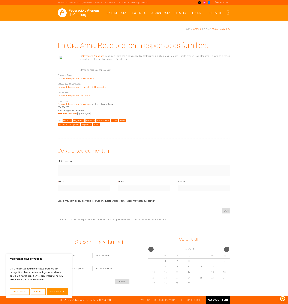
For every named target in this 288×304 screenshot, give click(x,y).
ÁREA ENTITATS (221, 3)
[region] (39, 276)
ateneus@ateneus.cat (139, 3)
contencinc (90, 121)
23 (177, 278)
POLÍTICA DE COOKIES (191, 300)
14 (153, 272)
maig (189, 249)
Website (181, 182)
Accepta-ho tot (57, 291)
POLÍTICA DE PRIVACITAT (165, 300)
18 (201, 272)
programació (87, 125)
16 (177, 272)
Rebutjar (38, 291)
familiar (114, 121)
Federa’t (196, 13)
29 (165, 283)
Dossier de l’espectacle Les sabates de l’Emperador (82, 87)
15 (165, 272)
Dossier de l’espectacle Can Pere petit (75, 95)
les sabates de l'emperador (69, 125)
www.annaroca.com (67, 113)
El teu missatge (66, 161)
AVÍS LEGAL (145, 300)
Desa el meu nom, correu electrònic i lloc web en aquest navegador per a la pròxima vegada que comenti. (107, 201)
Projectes (138, 13)
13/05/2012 (196, 29)
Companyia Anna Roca (93, 56)
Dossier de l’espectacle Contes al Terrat (76, 78)
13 (224, 266)
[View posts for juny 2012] (226, 249)
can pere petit (78, 121)
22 (165, 278)
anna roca (67, 121)
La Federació (116, 13)
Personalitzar (20, 291)
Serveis (180, 13)
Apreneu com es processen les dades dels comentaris (140, 219)
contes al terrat (103, 121)
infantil (122, 121)
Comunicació (160, 13)
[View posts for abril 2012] (151, 249)
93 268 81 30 (124, 3)
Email (121, 182)
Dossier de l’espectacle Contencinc (74, 104)
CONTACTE (215, 13)
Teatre (227, 29)
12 (212, 266)
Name (62, 182)
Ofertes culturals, (218, 29)
